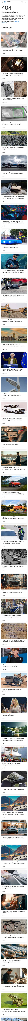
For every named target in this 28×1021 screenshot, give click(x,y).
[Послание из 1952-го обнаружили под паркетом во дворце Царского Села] (14, 634)
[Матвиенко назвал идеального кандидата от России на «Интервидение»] (14, 659)
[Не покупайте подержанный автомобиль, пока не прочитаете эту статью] (14, 462)
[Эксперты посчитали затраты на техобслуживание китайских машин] (14, 979)
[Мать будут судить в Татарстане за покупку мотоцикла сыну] (14, 290)
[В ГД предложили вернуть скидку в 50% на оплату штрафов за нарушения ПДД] (14, 536)
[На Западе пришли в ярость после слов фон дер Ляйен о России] (14, 363)
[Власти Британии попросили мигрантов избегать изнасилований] (14, 339)
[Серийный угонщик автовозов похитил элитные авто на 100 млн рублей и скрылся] (14, 166)
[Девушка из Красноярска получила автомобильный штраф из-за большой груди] (14, 117)
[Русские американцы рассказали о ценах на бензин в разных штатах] (14, 733)
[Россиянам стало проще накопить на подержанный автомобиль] (14, 437)
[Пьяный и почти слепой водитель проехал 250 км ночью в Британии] (14, 216)
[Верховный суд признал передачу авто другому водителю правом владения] (14, 68)
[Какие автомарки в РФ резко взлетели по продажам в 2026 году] (14, 487)
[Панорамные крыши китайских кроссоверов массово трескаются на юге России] (14, 782)
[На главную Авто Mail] (8, 2)
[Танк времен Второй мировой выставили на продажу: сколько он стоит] (14, 930)
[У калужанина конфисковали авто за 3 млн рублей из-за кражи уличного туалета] (14, 191)
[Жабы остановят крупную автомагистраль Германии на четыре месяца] (14, 1004)
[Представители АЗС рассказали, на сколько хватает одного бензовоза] (14, 511)
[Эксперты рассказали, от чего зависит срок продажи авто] (14, 955)
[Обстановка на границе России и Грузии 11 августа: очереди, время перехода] (14, 807)
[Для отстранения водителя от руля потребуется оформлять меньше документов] (14, 265)
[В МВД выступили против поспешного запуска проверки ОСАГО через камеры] (14, 388)
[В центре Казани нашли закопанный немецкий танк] (14, 92)
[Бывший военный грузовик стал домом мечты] (14, 684)
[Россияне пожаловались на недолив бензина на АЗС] (14, 905)
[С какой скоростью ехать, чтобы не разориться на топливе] (14, 881)
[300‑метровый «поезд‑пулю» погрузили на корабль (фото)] (14, 758)
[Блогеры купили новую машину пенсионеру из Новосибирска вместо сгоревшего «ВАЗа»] (14, 413)
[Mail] (5, 2)
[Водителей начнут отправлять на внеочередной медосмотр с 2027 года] (14, 43)
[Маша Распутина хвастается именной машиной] (14, 708)
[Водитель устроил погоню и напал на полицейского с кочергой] (14, 240)
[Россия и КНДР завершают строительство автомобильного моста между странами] (14, 314)
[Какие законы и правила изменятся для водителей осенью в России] (14, 585)
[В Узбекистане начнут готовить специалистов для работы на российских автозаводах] (14, 610)
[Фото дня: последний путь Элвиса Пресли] (14, 561)
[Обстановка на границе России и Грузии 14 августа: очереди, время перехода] (14, 856)
